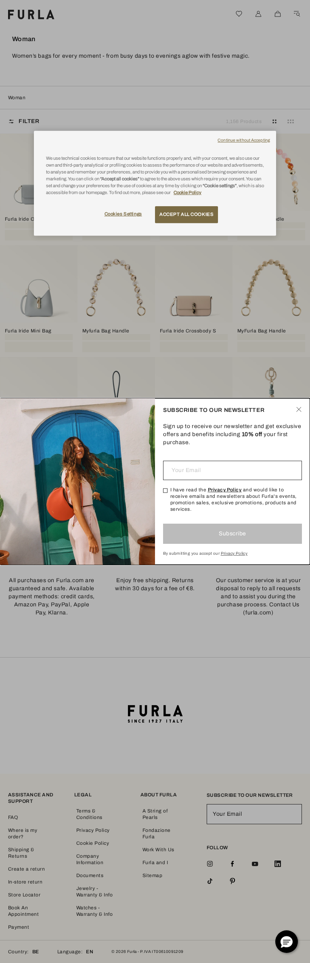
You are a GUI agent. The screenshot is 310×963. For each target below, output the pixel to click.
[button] (286, 941)
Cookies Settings (123, 214)
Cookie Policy (187, 192)
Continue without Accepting (244, 140)
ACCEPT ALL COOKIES (186, 214)
